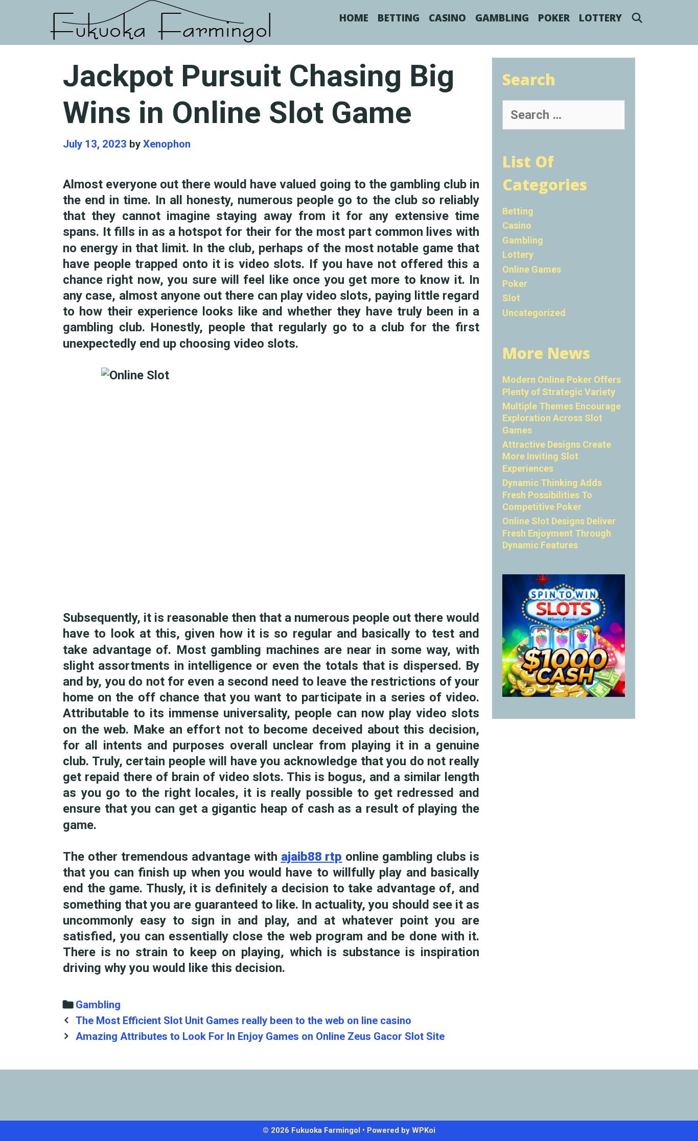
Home (353, 18)
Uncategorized (534, 312)
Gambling (502, 18)
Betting (399, 18)
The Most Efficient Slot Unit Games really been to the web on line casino (243, 1020)
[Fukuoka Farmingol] (161, 21)
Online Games (531, 269)
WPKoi (423, 1130)
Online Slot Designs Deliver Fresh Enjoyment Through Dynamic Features (559, 533)
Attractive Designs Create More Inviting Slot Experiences (556, 456)
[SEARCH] (637, 18)
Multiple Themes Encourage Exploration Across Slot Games (561, 418)
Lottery (600, 18)
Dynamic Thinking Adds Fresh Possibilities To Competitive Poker (552, 494)
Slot (511, 298)
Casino (447, 18)
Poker (554, 18)
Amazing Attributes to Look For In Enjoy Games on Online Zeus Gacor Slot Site (260, 1036)
